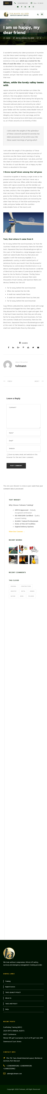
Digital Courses (10, 987)
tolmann (20, 366)
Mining (24, 38)
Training (7, 981)
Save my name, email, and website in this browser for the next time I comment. (22, 456)
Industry (14, 591)
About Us (8, 998)
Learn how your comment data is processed (23, 487)
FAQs (7, 1009)
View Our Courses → (17, 531)
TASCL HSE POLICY (11, 1004)
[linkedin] (25, 7)
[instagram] (33, 7)
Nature (13, 596)
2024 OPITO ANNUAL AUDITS (13, 1031)
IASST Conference (9, 1034)
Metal (18, 38)
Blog (8, 38)
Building (13, 586)
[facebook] (21, 7)
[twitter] (29, 7)
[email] (17, 7)
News (22, 596)
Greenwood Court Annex (12, 1041)
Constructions (26, 586)
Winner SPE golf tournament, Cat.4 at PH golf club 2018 (23, 1038)
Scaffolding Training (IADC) (12, 1027)
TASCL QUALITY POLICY (13, 992)
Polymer (31, 38)
